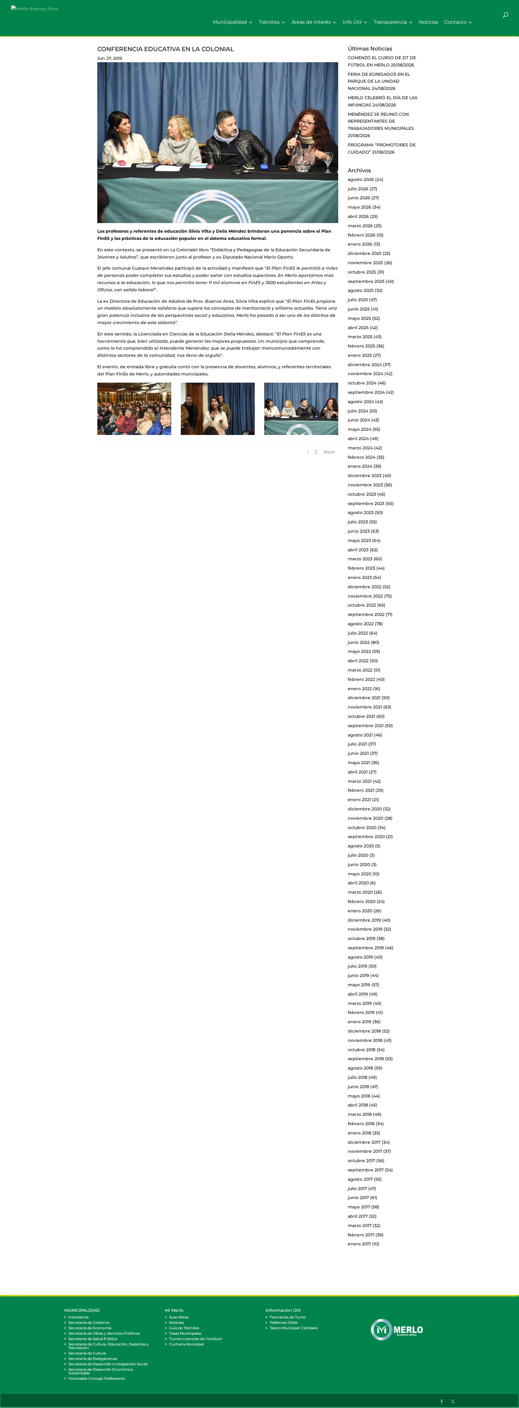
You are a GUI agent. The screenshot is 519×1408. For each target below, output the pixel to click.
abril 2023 (358, 549)
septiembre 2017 (366, 1170)
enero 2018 (359, 1133)
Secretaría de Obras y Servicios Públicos (104, 1333)
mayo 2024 (359, 429)
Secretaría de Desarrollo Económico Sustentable (100, 1371)
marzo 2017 (360, 1225)
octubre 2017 (361, 1160)
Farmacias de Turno (288, 1317)
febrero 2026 (361, 235)
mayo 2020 (359, 874)
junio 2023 (359, 531)
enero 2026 (360, 244)
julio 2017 (357, 1188)
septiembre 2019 (366, 947)
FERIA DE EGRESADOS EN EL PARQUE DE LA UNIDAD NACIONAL (379, 81)
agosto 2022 (361, 623)
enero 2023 (360, 577)
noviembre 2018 (365, 1040)
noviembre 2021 (365, 707)
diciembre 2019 (364, 920)
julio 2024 (358, 411)
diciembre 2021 (364, 697)
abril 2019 (358, 994)
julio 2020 (358, 855)
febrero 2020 (361, 901)
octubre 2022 (362, 605)
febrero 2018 (361, 1123)
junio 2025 (359, 309)
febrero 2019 (361, 1012)
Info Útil (352, 22)
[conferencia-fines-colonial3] (301, 435)
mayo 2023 (359, 540)
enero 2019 (359, 1021)
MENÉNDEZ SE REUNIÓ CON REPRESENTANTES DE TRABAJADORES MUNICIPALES (381, 121)
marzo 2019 (360, 1003)
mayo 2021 (359, 762)
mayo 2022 (359, 651)
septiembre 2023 (366, 503)
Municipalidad (230, 22)
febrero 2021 (361, 790)
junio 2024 (359, 420)
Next (329, 452)
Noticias (428, 22)
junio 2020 (359, 864)
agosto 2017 (360, 1179)
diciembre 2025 (364, 253)
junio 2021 (358, 753)
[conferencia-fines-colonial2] (218, 435)
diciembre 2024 (365, 364)
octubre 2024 (362, 383)
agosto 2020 (361, 846)
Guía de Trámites (184, 1328)
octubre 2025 (362, 272)
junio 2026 (359, 197)
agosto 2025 (361, 290)
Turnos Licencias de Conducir (195, 1338)
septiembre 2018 (366, 1058)
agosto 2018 (360, 1068)
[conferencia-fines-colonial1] (134, 435)
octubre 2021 (361, 716)
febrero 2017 (361, 1235)
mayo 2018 (359, 1096)
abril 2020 (358, 883)
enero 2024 (360, 466)
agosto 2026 (361, 179)
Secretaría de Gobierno (89, 1322)
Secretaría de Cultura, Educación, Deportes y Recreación (108, 1346)
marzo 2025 (360, 336)
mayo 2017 (359, 1207)
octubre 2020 (362, 827)
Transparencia (390, 22)
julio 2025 (358, 299)
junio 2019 (358, 975)
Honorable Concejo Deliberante (96, 1378)
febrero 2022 (361, 679)
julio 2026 (358, 188)
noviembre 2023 (365, 485)
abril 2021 (358, 772)
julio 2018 (357, 1077)
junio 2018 (358, 1086)
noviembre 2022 (365, 596)
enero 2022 (360, 688)
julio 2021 (357, 744)
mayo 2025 (359, 318)
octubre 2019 (361, 938)
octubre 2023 (362, 494)
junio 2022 (359, 642)
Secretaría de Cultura (87, 1353)
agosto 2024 (361, 401)
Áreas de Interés (311, 22)
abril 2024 (358, 438)
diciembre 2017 (364, 1142)
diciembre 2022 (364, 586)
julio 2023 (358, 522)
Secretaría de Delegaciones (92, 1358)
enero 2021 (359, 799)
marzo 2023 (360, 559)
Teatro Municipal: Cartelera (293, 1328)
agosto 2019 (360, 957)
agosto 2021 (360, 735)
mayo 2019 (359, 984)
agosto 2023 (361, 512)
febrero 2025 (361, 346)
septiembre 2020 (366, 836)
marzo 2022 (360, 670)
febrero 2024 (361, 457)
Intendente (78, 1317)
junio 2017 (358, 1197)
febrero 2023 (361, 568)
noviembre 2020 (365, 818)
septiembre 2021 (366, 725)
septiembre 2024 (366, 392)
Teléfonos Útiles (284, 1322)
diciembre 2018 (364, 1031)
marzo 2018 (360, 1114)
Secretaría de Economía (89, 1328)
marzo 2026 (360, 225)
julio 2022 (358, 633)
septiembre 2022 (366, 614)
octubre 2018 (361, 1049)
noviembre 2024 (365, 373)
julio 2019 (357, 966)
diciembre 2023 (364, 475)
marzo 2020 (360, 892)
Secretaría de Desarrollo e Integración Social (107, 1364)
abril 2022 (358, 660)
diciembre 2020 (365, 809)
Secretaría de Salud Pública (92, 1338)
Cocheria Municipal (186, 1344)
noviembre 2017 (365, 1151)
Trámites (269, 22)
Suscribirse (179, 1317)
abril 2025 (358, 327)
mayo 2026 (359, 207)
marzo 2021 (360, 781)
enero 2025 (360, 355)
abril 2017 (358, 1216)
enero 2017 (359, 1244)
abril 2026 (358, 216)
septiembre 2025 (366, 281)
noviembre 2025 (365, 262)
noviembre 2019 (365, 929)
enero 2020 (360, 911)
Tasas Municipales (185, 1333)
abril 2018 (358, 1105)
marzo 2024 (360, 448)
